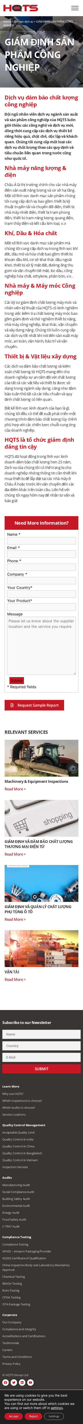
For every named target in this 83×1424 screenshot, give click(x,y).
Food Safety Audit (14, 1219)
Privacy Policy (11, 1364)
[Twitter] (14, 1382)
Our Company (11, 1322)
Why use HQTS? (13, 1094)
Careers (7, 1350)
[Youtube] (30, 1382)
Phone (14, 560)
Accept (13, 1416)
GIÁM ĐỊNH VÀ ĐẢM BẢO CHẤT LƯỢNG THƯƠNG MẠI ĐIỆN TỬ (39, 844)
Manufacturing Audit (16, 1185)
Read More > (15, 789)
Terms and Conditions (17, 1357)
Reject (33, 1416)
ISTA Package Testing (16, 1304)
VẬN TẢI (12, 971)
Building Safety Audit (16, 1199)
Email (13, 547)
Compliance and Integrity (19, 1329)
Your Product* (19, 600)
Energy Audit (10, 1213)
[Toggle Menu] (75, 8)
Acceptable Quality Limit (18, 1132)
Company (17, 574)
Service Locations (13, 1114)
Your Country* (19, 587)
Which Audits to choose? (18, 1107)
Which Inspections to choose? (22, 1101)
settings (57, 1408)
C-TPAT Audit (11, 1226)
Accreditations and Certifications (23, 1336)
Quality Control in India (17, 1139)
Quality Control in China (18, 1146)
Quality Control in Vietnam (20, 1160)
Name (13, 534)
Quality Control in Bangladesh (22, 1153)
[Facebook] (5, 1382)
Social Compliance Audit (18, 1192)
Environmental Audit (16, 1206)
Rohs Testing (10, 1290)
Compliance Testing (15, 1244)
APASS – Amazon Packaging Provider (26, 1251)
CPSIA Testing (11, 1297)
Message (15, 614)
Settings (54, 1416)
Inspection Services (15, 1167)
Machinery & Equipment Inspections (36, 781)
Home (7, 21)
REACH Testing (12, 1283)
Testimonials (10, 1343)
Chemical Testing (13, 1277)
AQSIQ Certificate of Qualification (24, 1258)
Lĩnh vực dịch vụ (23, 21)
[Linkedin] (22, 1382)
